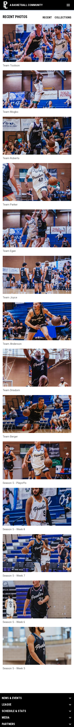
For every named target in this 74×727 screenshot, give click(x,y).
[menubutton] (68, 5)
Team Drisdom (11, 390)
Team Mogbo (10, 111)
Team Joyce (10, 297)
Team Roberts (11, 158)
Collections (63, 17)
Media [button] (6, 717)
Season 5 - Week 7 (14, 575)
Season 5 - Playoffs (14, 483)
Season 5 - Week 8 (14, 529)
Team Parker (10, 204)
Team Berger (10, 436)
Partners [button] (8, 724)
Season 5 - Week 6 (14, 622)
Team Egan (9, 251)
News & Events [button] (12, 698)
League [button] (6, 704)
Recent (47, 17)
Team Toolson (11, 65)
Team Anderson (12, 343)
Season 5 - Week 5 (14, 668)
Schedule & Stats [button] (14, 711)
